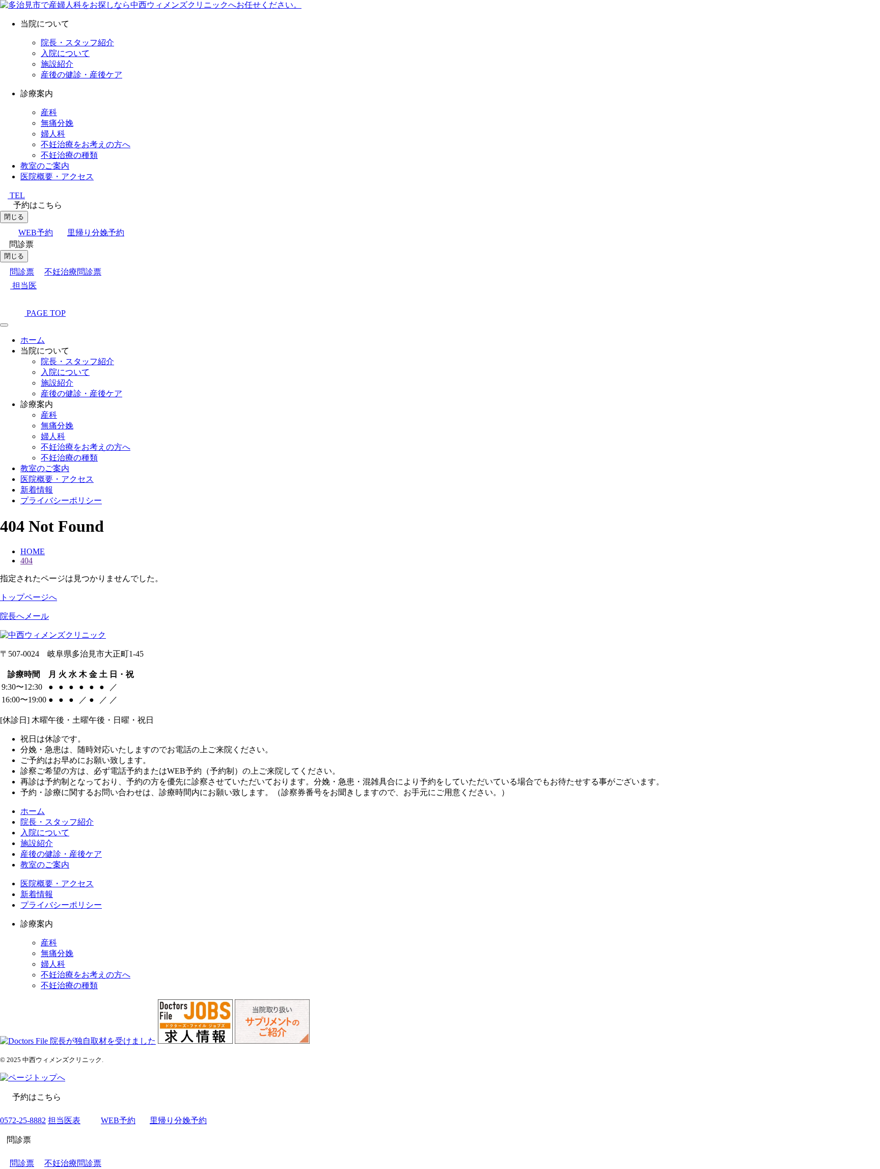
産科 (49, 112)
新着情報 (36, 489)
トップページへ (28, 597)
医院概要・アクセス (57, 176)
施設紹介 (57, 64)
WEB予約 (35, 232)
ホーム (32, 340)
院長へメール (24, 616)
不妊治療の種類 (69, 155)
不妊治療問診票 (72, 271)
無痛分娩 (57, 123)
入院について (65, 53)
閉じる (14, 217)
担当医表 (64, 1120)
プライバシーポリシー (61, 500)
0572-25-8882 (23, 1120)
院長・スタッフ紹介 (77, 42)
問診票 (22, 271)
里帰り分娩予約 (95, 232)
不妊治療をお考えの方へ (85, 144)
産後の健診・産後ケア (81, 74)
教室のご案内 (44, 165)
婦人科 (53, 133)
